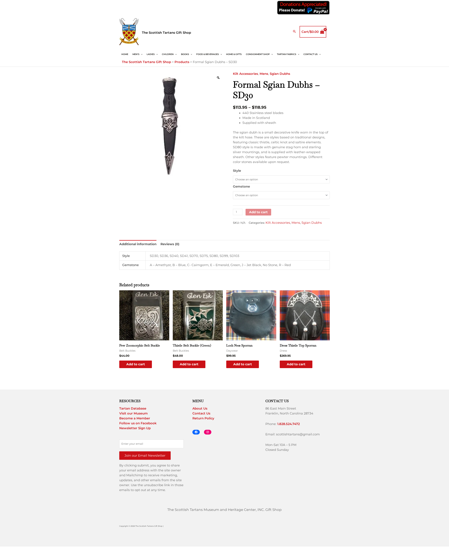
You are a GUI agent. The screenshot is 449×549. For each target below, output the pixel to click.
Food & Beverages (207, 54)
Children (168, 54)
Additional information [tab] (137, 244)
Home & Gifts (234, 54)
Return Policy (203, 418)
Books (185, 54)
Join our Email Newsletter (145, 456)
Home (124, 54)
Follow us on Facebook (137, 423)
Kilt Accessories (245, 74)
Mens (264, 74)
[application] (140, 54)
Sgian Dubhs (280, 74)
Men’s (135, 54)
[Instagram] (207, 432)
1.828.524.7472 (288, 424)
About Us (199, 408)
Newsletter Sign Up (135, 428)
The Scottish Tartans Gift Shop (166, 33)
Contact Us (310, 54)
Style (237, 171)
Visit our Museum (133, 413)
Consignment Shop (258, 54)
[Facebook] (196, 432)
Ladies (151, 54)
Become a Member (134, 418)
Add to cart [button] (135, 364)
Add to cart (258, 212)
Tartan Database (132, 408)
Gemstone (241, 186)
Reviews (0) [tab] (169, 244)
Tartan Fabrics (286, 54)
